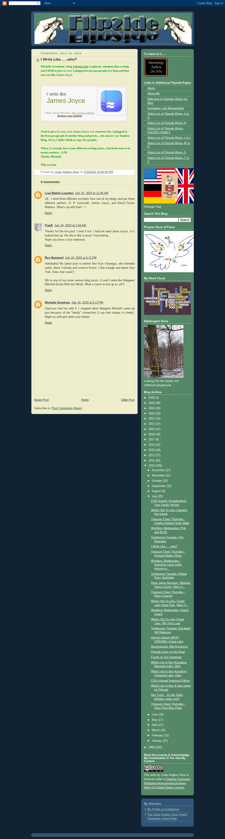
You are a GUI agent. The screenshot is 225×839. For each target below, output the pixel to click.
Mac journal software (83, 113)
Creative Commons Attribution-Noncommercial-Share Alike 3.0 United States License (167, 783)
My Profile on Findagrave (163, 809)
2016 (152, 444)
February (158, 735)
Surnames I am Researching (165, 108)
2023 (152, 413)
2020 (152, 429)
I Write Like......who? (164, 546)
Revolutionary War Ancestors (169, 646)
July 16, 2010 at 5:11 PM (80, 257)
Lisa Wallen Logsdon (59, 193)
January (157, 740)
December (159, 470)
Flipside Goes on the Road (168, 652)
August (157, 491)
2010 (152, 465)
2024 (152, 408)
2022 (152, 418)
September (159, 486)
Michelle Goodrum (57, 302)
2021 (152, 423)
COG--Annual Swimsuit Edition (170, 680)
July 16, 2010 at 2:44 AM (70, 225)
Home (85, 399)
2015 (152, 450)
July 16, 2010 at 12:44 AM (91, 193)
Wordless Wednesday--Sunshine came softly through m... (166, 564)
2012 (152, 455)
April (155, 724)
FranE (49, 225)
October (157, 480)
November (159, 475)
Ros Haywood (54, 257)
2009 (152, 747)
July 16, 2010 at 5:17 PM (87, 302)
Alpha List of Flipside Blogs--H (166, 123)
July (155, 496)
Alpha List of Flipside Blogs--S (166, 152)
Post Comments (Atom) (67, 408)
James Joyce (66, 100)
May (155, 719)
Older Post (128, 399)
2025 (152, 403)
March (156, 730)
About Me (153, 93)
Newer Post (41, 399)
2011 (152, 460)
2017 (152, 439)
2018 (152, 434)
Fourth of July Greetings (166, 657)
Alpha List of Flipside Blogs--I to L (169, 137)
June (155, 714)
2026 (152, 397)
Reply (48, 213)
